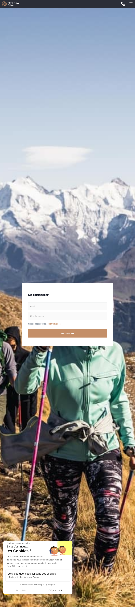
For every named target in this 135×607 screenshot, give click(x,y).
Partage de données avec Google (24, 577)
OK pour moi (55, 590)
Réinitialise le (54, 323)
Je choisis (20, 590)
